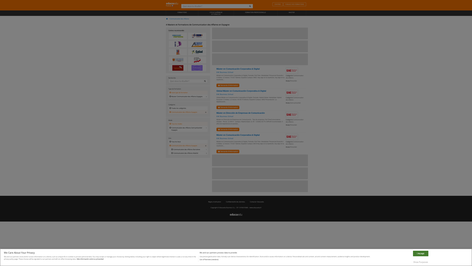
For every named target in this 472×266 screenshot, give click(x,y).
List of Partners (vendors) (209, 259)
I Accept (420, 253)
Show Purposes (420, 262)
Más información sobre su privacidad (90, 259)
